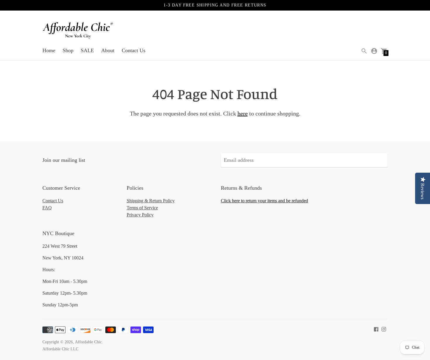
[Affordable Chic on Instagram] (383, 329)
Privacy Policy (140, 214)
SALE (87, 50)
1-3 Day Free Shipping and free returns (215, 5)
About (107, 50)
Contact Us (133, 50)
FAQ (47, 207)
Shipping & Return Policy (151, 200)
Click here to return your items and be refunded (264, 200)
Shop (68, 50)
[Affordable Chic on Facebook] (376, 329)
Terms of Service (142, 207)
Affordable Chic (88, 342)
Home (48, 50)
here (243, 113)
